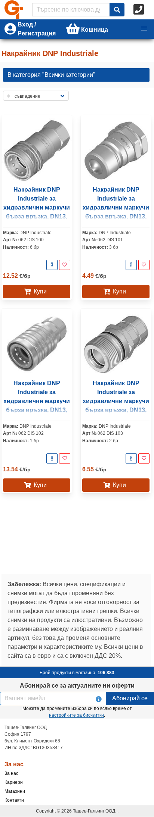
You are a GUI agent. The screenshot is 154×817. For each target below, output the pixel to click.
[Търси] (117, 9)
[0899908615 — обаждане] (139, 10)
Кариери (13, 782)
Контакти (14, 800)
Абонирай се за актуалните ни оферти (77, 685)
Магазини (14, 791)
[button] (144, 29)
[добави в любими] (64, 265)
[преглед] (52, 265)
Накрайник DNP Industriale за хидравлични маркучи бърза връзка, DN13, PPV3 (36, 401)
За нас (11, 773)
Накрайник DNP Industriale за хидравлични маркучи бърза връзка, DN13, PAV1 (36, 207)
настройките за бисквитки (76, 715)
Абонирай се (130, 698)
